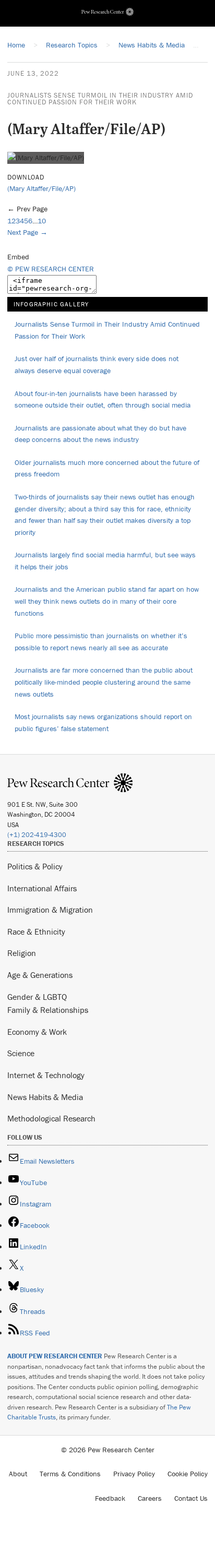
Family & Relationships (47, 1010)
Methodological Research (51, 1118)
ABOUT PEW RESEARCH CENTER (54, 1356)
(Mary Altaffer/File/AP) (41, 188)
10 (42, 220)
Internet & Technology (46, 1075)
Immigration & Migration (50, 909)
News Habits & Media (45, 1097)
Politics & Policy (35, 866)
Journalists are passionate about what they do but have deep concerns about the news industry (100, 434)
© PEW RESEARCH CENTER (50, 268)
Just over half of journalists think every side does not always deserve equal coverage (96, 364)
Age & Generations (40, 975)
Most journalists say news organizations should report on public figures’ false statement (103, 722)
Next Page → (27, 232)
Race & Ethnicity (36, 931)
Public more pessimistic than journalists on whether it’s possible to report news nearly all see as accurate (101, 641)
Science (20, 1053)
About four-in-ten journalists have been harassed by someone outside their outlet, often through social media (102, 399)
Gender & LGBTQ (37, 996)
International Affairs (42, 888)
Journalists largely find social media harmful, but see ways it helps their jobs (105, 560)
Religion (21, 953)
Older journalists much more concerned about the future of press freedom (107, 468)
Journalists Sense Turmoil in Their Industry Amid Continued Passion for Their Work (100, 98)
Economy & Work (37, 1031)
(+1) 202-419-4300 (36, 834)
